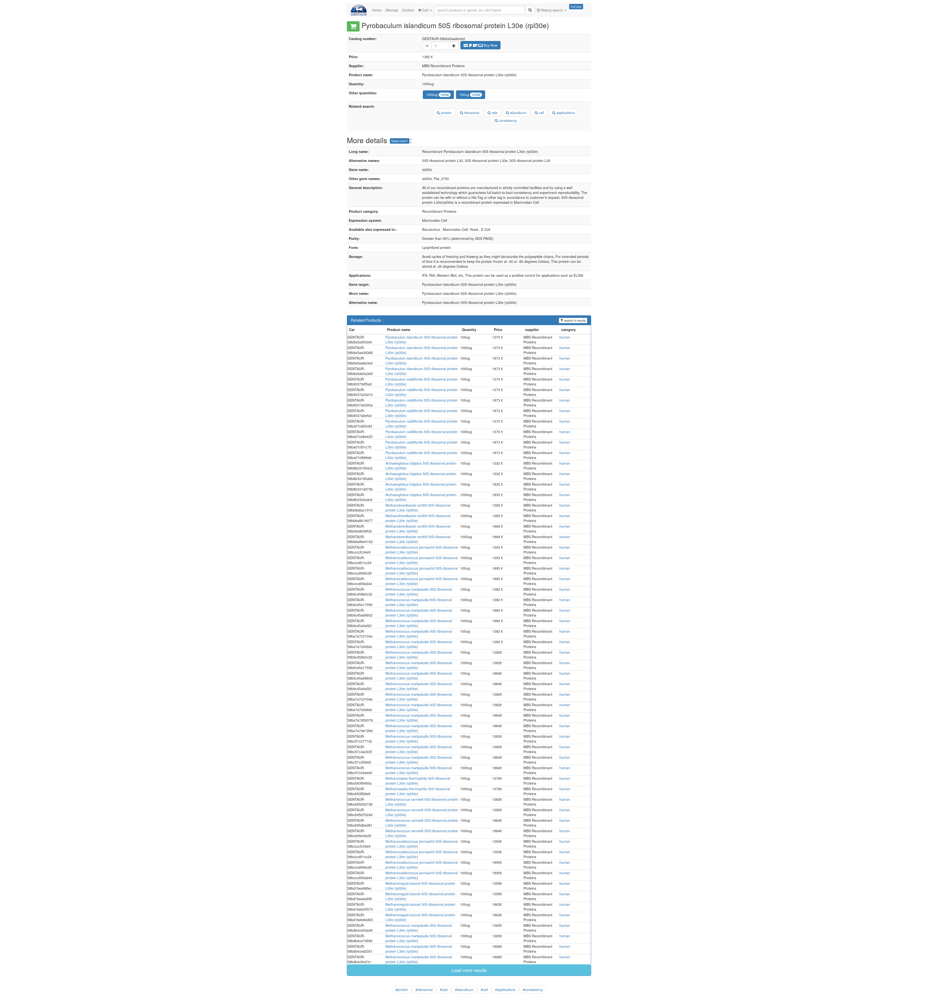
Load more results (469, 970)
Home (377, 10)
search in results (574, 320)
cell (541, 112)
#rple (444, 989)
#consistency (533, 989)
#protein (401, 989)
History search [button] (552, 10)
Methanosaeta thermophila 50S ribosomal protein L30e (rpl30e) (417, 781)
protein (446, 112)
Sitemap (391, 10)
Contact (408, 10)
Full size (576, 6)
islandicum (517, 112)
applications (565, 112)
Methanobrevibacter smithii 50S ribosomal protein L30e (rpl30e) (417, 507)
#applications (505, 989)
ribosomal (471, 112)
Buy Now (490, 45)
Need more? (399, 141)
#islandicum (464, 989)
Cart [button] (425, 10)
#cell (484, 989)
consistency (507, 120)
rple (494, 112)
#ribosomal (424, 989)
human (564, 337)
